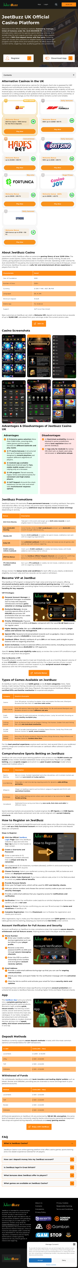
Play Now (19, 131)
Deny (64, 1260)
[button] (74, 1244)
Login (46, 4)
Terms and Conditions (65, 1209)
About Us (38, 1203)
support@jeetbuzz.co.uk (10, 1224)
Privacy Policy (40, 1212)
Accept (40, 1260)
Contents (8, 75)
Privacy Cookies (51, 1264)
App (39, 4)
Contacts (38, 1206)
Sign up (69, 4)
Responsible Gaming (64, 1206)
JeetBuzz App (11, 1000)
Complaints (39, 1209)
